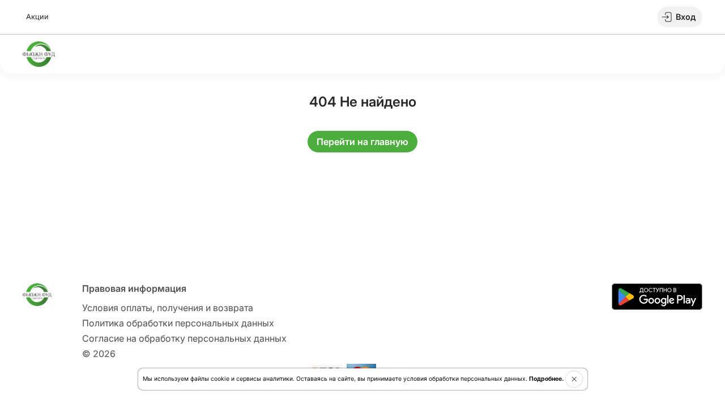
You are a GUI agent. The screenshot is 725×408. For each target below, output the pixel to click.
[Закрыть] (574, 379)
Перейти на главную (362, 141)
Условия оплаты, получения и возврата (167, 307)
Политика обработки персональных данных (178, 323)
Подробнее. (546, 378)
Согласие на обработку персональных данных (184, 338)
